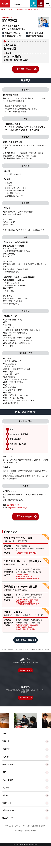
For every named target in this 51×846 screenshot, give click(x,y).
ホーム (4, 649)
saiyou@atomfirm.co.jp (17, 508)
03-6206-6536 (13, 505)
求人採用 (11, 649)
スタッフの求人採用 (22, 649)
